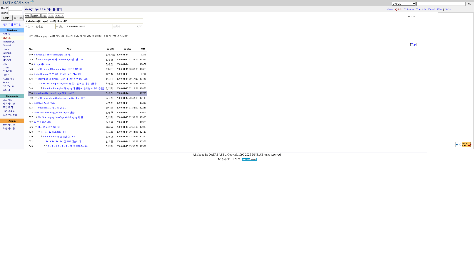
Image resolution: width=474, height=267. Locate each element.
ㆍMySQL (5, 38)
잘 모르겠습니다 (42, 122)
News (390, 9)
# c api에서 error (42, 64)
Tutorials (421, 9)
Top (413, 44)
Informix (7, 52)
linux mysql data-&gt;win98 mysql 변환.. (55, 112)
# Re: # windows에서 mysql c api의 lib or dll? (61, 98)
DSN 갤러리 (9, 111)
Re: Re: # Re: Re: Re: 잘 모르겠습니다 (68, 146)
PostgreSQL (9, 41)
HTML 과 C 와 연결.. (44, 102)
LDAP (6, 75)
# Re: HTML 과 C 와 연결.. (52, 107)
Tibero (6, 82)
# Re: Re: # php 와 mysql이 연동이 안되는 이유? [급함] (69, 83)
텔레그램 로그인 (12, 24)
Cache (6, 67)
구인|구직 (8, 107)
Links (448, 9)
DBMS (6, 34)
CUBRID (7, 71)
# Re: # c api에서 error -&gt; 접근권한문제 (60, 69)
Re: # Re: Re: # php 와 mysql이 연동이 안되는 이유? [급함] (73, 88)
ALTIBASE (8, 78)
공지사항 (7, 99)
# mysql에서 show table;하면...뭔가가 (53, 54)
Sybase (6, 56)
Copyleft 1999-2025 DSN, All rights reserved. (254, 154)
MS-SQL (7, 60)
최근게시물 (9, 128)
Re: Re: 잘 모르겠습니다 (53, 131)
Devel (431, 9)
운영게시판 (9, 124)
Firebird (7, 45)
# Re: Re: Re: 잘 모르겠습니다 (59, 136)
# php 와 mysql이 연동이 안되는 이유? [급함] (57, 73)
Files (440, 9)
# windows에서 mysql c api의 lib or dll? (54, 93)
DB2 (5, 63)
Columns (409, 9)
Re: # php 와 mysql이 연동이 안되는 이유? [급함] (63, 78)
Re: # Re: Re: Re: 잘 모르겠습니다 (63, 141)
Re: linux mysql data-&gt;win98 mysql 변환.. (61, 117)
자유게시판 (9, 103)
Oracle (6, 49)
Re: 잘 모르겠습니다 (49, 127)
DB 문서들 (8, 86)
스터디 (6, 89)
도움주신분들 (10, 114)
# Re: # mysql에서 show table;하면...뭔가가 (60, 59)
